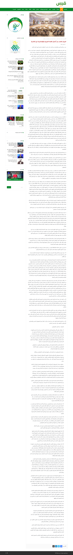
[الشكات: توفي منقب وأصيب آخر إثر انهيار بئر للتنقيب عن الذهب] (20, 97)
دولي (50, 9)
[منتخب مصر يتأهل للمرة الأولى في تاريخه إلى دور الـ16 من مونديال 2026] (19, 119)
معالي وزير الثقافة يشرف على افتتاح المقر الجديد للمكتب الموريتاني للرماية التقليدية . (12, 150)
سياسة (58, 9)
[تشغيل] (21, 179)
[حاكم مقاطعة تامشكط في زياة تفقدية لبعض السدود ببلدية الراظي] (20, 68)
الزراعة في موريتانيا (43, 9)
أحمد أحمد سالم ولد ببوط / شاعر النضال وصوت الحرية (12, 160)
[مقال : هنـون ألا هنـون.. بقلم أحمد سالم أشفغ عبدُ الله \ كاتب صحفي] (20, 107)
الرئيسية (65, 9)
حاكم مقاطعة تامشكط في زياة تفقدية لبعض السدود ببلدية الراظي (12, 67)
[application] (15, 176)
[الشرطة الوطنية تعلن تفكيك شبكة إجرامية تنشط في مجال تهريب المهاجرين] (20, 63)
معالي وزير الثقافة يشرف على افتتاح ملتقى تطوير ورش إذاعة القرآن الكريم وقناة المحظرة (12, 144)
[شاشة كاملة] (8, 179)
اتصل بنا (14, 9)
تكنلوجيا (19, 9)
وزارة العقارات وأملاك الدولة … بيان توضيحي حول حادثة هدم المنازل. (12, 91)
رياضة (26, 9)
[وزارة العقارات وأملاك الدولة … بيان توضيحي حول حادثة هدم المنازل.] (20, 92)
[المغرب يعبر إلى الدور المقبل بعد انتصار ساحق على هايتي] (11, 119)
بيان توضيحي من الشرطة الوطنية (12, 101)
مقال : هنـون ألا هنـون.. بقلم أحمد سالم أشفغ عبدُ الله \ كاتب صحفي (12, 106)
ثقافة (30, 9)
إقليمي (53, 9)
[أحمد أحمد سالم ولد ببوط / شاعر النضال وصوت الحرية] (20, 161)
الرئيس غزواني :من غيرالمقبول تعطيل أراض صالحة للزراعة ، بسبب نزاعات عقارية (15, 76)
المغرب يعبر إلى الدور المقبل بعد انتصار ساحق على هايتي (11, 123)
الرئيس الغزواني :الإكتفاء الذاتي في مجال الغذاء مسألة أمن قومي (15, 80)
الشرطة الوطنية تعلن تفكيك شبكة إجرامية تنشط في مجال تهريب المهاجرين (12, 62)
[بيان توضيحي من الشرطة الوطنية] (20, 102)
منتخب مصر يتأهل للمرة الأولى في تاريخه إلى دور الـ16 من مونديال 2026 (19, 123)
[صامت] (10, 179)
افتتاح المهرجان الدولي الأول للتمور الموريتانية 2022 (15, 72)
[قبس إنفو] (60, 4)
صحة (23, 9)
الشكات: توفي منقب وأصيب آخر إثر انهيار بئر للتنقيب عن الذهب (12, 96)
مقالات (34, 9)
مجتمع (37, 9)
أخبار (61, 9)
